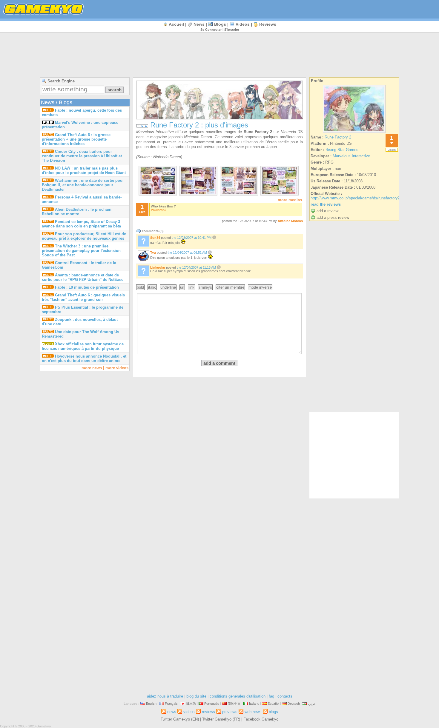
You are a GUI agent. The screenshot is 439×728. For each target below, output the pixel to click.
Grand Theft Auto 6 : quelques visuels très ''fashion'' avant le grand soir (83, 297)
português (211, 703)
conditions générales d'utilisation (237, 696)
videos (243, 24)
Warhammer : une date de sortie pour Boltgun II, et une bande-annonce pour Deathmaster (83, 185)
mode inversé (260, 287)
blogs (220, 24)
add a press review (333, 217)
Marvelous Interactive (155, 132)
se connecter (211, 29)
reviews (267, 24)
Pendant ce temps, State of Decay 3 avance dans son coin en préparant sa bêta (81, 223)
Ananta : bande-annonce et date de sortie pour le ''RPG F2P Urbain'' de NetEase (82, 277)
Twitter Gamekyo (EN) (180, 719)
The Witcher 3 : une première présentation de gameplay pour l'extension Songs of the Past (81, 250)
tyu (153, 252)
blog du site (196, 696)
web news (253, 711)
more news (92, 368)
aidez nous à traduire (165, 696)
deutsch (294, 703)
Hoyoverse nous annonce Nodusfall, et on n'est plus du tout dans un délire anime (84, 358)
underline (168, 287)
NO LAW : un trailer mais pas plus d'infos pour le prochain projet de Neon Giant (84, 170)
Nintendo (288, 132)
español (273, 703)
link (191, 287)
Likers (392, 149)
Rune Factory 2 (258, 132)
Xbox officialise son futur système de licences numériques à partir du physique (83, 346)
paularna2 (158, 210)
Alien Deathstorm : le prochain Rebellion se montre (76, 211)
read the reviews (326, 204)
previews (229, 711)
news (199, 24)
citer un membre (230, 287)
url (182, 287)
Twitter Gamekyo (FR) (221, 719)
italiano (254, 703)
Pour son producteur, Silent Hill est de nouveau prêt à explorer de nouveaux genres (84, 236)
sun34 (155, 237)
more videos (116, 368)
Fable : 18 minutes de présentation (87, 287)
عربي (312, 703)
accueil (176, 24)
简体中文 (234, 703)
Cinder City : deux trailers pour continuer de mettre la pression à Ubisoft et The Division (82, 156)
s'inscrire (231, 29)
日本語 (191, 703)
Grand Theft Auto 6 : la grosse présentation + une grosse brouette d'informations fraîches (76, 139)
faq (271, 696)
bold (140, 287)
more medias (290, 200)
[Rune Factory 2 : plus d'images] (157, 192)
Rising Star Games (342, 149)
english (151, 703)
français (171, 703)
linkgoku (157, 267)
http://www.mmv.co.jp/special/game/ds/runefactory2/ (356, 198)
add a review (327, 211)
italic (152, 287)
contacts (284, 696)
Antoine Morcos (290, 221)
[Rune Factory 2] (354, 132)
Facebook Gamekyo (260, 719)
